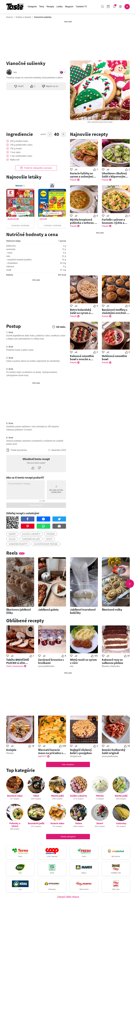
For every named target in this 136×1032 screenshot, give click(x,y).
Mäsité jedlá (57, 795)
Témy (41, 6)
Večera (78, 823)
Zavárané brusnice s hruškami (51, 661)
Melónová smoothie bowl (114, 357)
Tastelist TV (81, 6)
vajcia (12, 539)
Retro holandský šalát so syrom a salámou (80, 311)
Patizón (100, 795)
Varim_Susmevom (14, 666)
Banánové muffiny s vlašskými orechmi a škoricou (115, 311)
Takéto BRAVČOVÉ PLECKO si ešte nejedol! (17, 661)
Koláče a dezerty (23, 17)
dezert (12, 534)
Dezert (99, 823)
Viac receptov (68, 764)
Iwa (15, 72)
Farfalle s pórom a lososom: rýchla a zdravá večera (113, 221)
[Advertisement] (68, 39)
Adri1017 (42, 756)
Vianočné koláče (31, 539)
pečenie (51, 534)
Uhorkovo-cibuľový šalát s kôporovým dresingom (114, 175)
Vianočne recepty (18, 544)
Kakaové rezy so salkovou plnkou (112, 661)
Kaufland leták (13, 219)
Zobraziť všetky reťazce (68, 896)
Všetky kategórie (68, 837)
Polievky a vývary (14, 824)
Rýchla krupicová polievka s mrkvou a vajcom (83, 221)
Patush (73, 180)
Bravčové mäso (15, 795)
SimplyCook (75, 756)
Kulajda (11, 749)
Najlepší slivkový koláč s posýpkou (81, 751)
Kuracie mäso (57, 823)
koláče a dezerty (31, 534)
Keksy (49, 539)
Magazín (69, 6)
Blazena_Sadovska (111, 666)
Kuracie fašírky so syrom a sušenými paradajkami (81, 175)
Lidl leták (43, 219)
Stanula (10, 753)
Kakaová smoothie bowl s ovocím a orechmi (82, 357)
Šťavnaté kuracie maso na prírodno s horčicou (50, 751)
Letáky (59, 6)
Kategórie (32, 6)
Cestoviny (121, 823)
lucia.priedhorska (46, 666)
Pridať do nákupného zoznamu (38, 168)
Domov (9, 17)
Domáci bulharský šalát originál (113, 751)
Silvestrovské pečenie (46, 544)
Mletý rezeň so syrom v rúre (83, 661)
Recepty (50, 6)
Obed (36, 795)
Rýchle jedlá (121, 795)
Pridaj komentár (36, 505)
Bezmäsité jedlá (36, 823)
